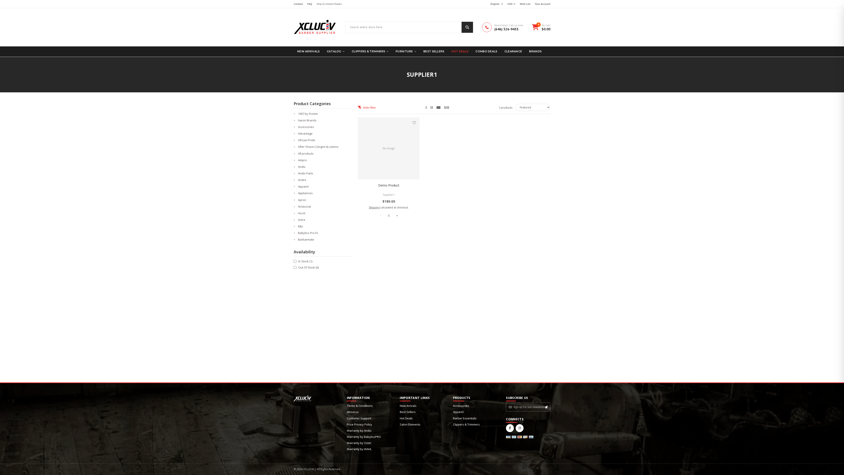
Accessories (461, 406)
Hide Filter (369, 108)
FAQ (309, 3)
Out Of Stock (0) (308, 267)
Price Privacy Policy (359, 424)
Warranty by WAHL (359, 449)
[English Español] (497, 4)
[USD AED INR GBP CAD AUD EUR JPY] (511, 4)
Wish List (525, 3)
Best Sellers (433, 51)
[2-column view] (431, 107)
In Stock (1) (305, 261)
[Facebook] (510, 428)
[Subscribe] (546, 407)
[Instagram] (520, 428)
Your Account (542, 3)
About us (353, 412)
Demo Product (388, 185)
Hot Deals (460, 51)
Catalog (334, 51)
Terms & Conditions (360, 406)
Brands (535, 51)
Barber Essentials (465, 418)
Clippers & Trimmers (368, 51)
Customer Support (359, 418)
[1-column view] (426, 107)
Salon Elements (410, 424)
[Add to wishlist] (414, 122)
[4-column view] (446, 107)
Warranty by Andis (359, 431)
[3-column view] (438, 107)
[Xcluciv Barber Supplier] (315, 27)
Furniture (404, 51)
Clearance (513, 51)
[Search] (467, 27)
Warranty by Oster (359, 443)
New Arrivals (308, 51)
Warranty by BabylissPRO (364, 437)
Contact (298, 3)
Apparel (458, 412)
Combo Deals (486, 51)
